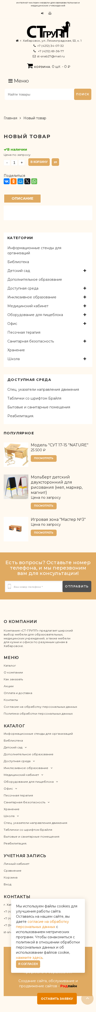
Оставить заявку (57, 998)
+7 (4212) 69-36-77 (50, 51)
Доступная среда (22, 288)
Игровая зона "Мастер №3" (58, 519)
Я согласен (28, 964)
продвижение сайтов (38, 986)
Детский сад (18, 270)
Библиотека (18, 262)
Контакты (11, 700)
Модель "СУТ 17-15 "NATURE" (59, 445)
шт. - (52, 66)
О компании (13, 672)
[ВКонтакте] (7, 181)
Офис (12, 323)
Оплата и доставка (18, 693)
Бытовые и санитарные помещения (38, 407)
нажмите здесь (29, 957)
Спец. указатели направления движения (43, 389)
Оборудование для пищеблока (35, 315)
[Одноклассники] (13, 181)
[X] (27, 181)
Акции (9, 686)
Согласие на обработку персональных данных (40, 706)
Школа (13, 359)
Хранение (16, 350)
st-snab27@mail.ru (51, 56)
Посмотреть (43, 458)
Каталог (10, 665)
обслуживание (61, 981)
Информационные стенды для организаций (34, 250)
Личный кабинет (16, 864)
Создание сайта (32, 981)
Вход (7, 884)
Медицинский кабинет (27, 306)
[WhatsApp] (34, 181)
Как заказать (13, 679)
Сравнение (12, 870)
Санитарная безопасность (30, 341)
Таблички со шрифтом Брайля (34, 398)
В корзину (39, 162)
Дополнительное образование (34, 279)
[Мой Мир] (20, 181)
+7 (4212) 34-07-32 (50, 46)
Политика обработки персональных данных (38, 713)
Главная (10, 118)
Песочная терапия (23, 332)
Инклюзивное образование (31, 297)
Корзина (10, 877)
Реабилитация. (20, 416)
